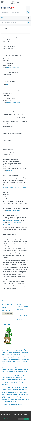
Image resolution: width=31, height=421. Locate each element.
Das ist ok (27, 418)
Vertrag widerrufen (7, 313)
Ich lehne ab (20, 418)
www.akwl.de (10, 171)
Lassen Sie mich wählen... (6, 418)
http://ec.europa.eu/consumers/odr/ (11, 220)
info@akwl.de (9, 170)
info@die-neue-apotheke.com (13, 50)
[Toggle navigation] (28, 8)
